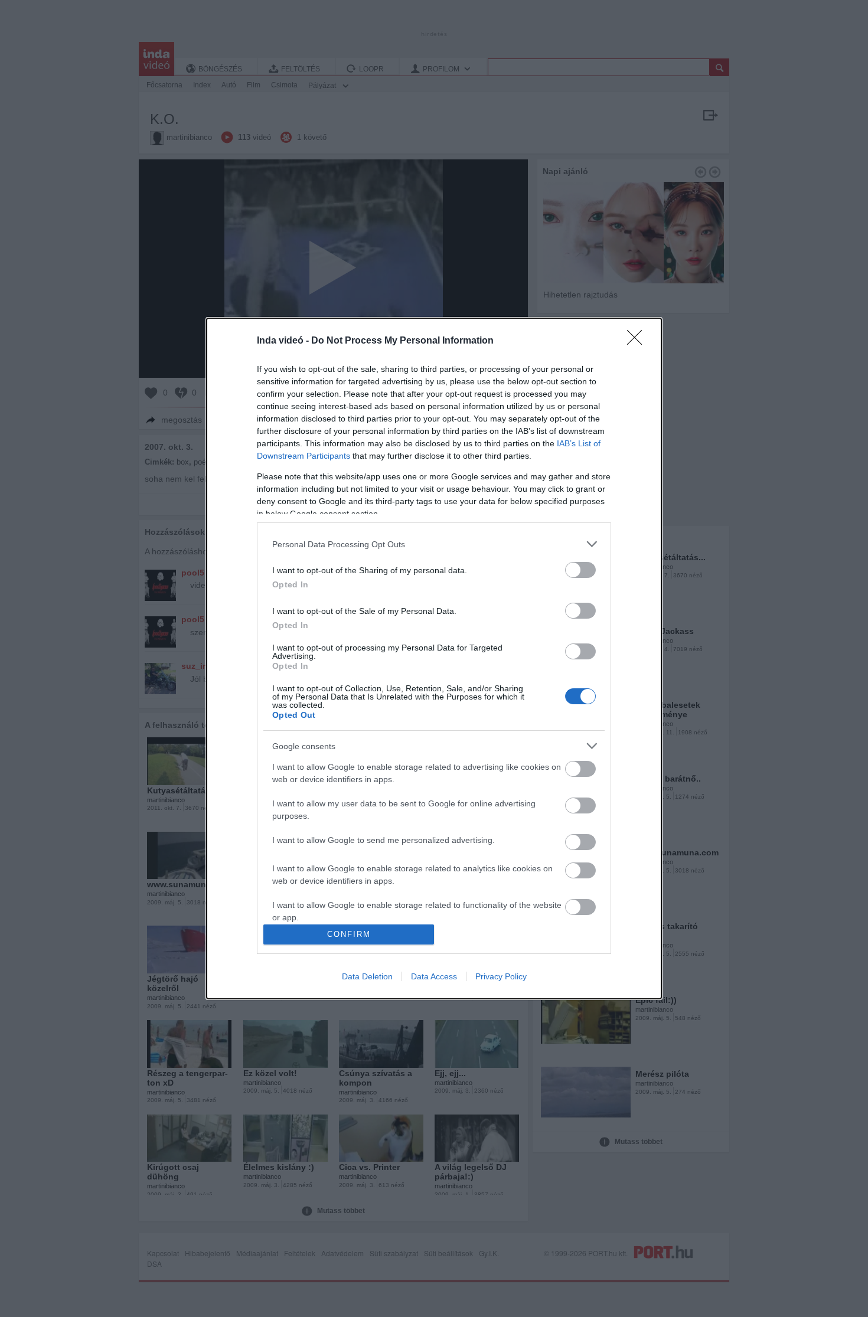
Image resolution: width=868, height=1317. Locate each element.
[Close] (638, 341)
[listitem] (434, 544)
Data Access (434, 976)
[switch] (580, 570)
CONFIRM (349, 934)
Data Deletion (367, 976)
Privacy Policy (501, 976)
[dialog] (434, 658)
